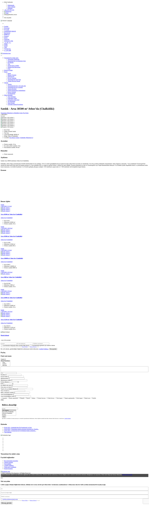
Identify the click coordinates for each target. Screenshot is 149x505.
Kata (2, 383)
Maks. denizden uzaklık (7, 392)
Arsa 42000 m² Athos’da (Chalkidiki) (11, 297)
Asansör (4, 398)
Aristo (21, 113)
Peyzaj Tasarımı (12, 78)
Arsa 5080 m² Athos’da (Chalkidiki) (11, 277)
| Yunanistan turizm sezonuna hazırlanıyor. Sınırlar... (21, 429)
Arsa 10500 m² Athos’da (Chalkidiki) (11, 236)
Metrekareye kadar (6, 380)
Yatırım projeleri (8, 462)
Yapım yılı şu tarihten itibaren (9, 389)
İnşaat (5, 72)
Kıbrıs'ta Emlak (8, 70)
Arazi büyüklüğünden (7, 394)
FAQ (9, 68)
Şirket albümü (11, 7)
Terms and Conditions (10, 467)
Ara (2, 399)
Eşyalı (28, 398)
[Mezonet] (5, 365)
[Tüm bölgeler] (9, 410)
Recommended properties (11, 461)
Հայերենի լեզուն (10, 31)
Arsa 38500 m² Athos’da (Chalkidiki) (11, 214)
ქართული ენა (8, 41)
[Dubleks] (5, 364)
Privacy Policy (25, 346)
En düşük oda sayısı (6, 385)
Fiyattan (3, 375)
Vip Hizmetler (11, 101)
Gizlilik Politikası (43, 349)
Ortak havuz (51, 398)
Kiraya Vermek (12, 92)
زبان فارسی (7, 42)
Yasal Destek (11, 103)
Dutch (6, 37)
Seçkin (94, 398)
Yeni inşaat (59, 398)
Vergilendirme (11, 93)
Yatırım (6, 82)
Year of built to (5, 390)
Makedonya (10, 113)
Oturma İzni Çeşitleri (13, 65)
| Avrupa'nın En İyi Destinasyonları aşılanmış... (20, 430)
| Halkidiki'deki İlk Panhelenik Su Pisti (18, 427)
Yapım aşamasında (69, 398)
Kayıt (4, 416)
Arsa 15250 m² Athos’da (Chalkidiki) (11, 319)
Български (7, 33)
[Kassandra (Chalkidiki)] (9, 412)
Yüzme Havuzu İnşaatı (14, 81)
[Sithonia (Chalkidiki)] (9, 413)
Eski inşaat (79, 398)
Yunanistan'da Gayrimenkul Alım (17, 61)
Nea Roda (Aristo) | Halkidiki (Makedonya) (21, 137)
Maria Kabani (5, 335)
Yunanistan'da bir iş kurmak (15, 87)
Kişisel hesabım (8, 468)
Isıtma (33, 398)
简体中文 (7, 34)
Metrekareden (4, 378)
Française (6, 39)
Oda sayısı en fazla (6, 387)
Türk (5, 47)
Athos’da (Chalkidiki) (7, 217)
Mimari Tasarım (12, 75)
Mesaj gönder (53, 349)
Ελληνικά (6, 28)
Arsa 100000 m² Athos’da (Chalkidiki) (12, 258)
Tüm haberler (7, 432)
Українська (7, 48)
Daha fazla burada (127, 474)
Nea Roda (25, 113)
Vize (9, 64)
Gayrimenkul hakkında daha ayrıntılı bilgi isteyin (16, 345)
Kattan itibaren (5, 382)
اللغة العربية (7, 50)
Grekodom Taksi (12, 98)
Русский (6, 29)
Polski (6, 44)
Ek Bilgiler (11, 62)
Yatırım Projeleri (12, 89)
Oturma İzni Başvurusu (14, 67)
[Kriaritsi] (9, 415)
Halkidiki (16, 113)
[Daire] (5, 362)
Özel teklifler (7, 464)
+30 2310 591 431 (9, 10)
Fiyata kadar (4, 376)
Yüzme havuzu (41, 398)
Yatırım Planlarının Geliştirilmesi (16, 90)
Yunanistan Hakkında (13, 59)
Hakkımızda (11, 5)
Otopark (22, 398)
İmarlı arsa (87, 398)
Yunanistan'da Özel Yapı (14, 79)
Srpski (6, 45)
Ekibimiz (10, 8)
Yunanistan (4, 113)
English (6, 26)
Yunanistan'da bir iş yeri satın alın (17, 86)
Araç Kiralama (12, 96)
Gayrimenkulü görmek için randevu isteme (43, 345)
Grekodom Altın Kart (13, 100)
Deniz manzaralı (13, 398)
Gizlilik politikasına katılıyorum (10, 499)
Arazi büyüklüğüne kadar (8, 396)
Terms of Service (33, 346)
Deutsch (6, 36)
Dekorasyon (11, 76)
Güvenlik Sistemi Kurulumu (15, 104)
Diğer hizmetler (8, 95)
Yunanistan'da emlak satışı (11, 58)
